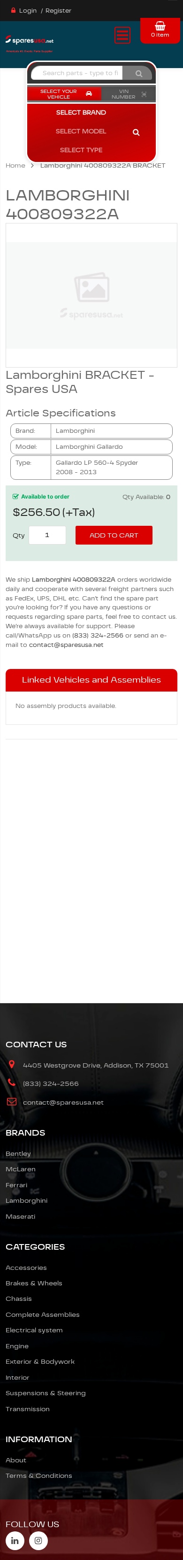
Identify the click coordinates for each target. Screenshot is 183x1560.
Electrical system (34, 1330)
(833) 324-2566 (97, 635)
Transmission (28, 1409)
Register (58, 10)
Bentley (18, 1153)
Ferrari (16, 1185)
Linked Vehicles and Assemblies (91, 679)
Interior (18, 1377)
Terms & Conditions (39, 1475)
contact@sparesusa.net (66, 644)
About (16, 1460)
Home (15, 165)
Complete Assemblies (43, 1314)
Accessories (26, 1267)
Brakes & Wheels (34, 1283)
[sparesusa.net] (29, 42)
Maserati (20, 1216)
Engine (17, 1346)
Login (28, 10)
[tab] (92, 680)
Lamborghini (26, 1200)
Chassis (19, 1298)
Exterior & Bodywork (40, 1361)
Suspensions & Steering (46, 1393)
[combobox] (76, 73)
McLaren (21, 1169)
